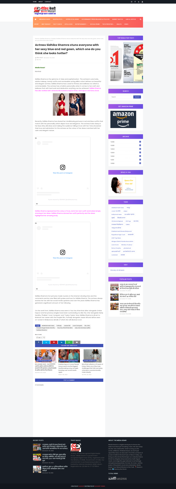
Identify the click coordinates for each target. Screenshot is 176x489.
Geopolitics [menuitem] (57, 19)
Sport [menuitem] (36, 24)
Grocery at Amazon (117, 270)
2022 (126, 156)
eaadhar (81, 486)
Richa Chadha (116, 248)
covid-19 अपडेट (116, 211)
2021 (126, 160)
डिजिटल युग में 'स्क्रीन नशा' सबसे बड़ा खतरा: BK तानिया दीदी (130, 296)
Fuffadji (59, 325)
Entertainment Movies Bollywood (122, 231)
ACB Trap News (116, 238)
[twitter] (138, 1)
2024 (126, 149)
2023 (126, 153)
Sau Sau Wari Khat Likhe (64, 328)
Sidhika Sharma (45, 38)
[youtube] (142, 1)
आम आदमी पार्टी (116, 251)
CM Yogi (128, 221)
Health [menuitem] (119, 24)
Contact (48, 2)
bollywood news (117, 214)
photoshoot (127, 248)
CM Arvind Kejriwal (117, 221)
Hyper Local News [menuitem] (72, 19)
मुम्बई (113, 218)
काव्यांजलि (131, 235)
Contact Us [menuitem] (38, 29)
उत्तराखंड (123, 255)
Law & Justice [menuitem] (131, 19)
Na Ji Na (87, 325)
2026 (126, 142)
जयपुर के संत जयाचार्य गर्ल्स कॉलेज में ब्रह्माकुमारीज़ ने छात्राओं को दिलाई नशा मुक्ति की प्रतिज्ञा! (130, 286)
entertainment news (48, 325)
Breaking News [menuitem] (44, 19)
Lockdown (115, 255)
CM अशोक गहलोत (129, 214)
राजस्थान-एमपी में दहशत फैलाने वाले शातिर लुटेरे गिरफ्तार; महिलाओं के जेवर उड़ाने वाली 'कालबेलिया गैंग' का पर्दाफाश (55, 447)
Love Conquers (77, 325)
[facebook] (135, 1)
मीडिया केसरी (39, 58)
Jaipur (125, 211)
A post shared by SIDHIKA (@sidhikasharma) (62, 199)
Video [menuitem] (126, 24)
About (40, 2)
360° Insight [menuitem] (46, 24)
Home (34, 2)
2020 (126, 163)
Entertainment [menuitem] (80, 24)
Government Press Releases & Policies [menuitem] (95, 19)
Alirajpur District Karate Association (122, 241)
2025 (126, 145)
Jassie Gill (67, 325)
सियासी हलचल (121, 218)
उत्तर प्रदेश (135, 221)
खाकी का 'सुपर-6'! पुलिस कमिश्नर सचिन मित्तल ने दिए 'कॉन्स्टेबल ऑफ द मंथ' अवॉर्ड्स (55, 469)
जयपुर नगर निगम (116, 228)
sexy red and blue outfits (82, 328)
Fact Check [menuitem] (57, 24)
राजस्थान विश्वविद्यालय (117, 224)
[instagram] (131, 1)
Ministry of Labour (126, 245)
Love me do (115, 245)
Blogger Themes (100, 486)
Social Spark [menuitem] (95, 24)
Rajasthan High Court (118, 235)
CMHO (128, 224)
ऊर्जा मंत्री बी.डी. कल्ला (129, 251)
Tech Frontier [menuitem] (107, 24)
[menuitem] (35, 19)
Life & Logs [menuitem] (68, 24)
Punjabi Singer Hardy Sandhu (46, 328)
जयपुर (128, 208)
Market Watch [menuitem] (117, 19)
